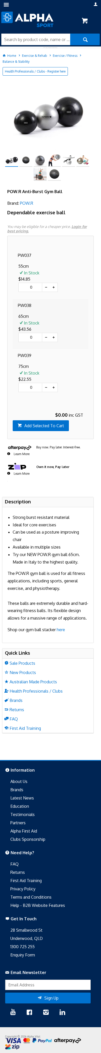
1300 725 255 (22, 946)
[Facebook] (29, 1013)
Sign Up (51, 998)
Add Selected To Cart (44, 425)
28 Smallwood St (26, 930)
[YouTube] (13, 1013)
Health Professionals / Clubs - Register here (35, 71)
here (61, 629)
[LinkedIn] (62, 1013)
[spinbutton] (30, 287)
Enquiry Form (22, 954)
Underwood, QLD (26, 938)
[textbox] (35, 39)
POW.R (26, 203)
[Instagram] (46, 1013)
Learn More (21, 454)
